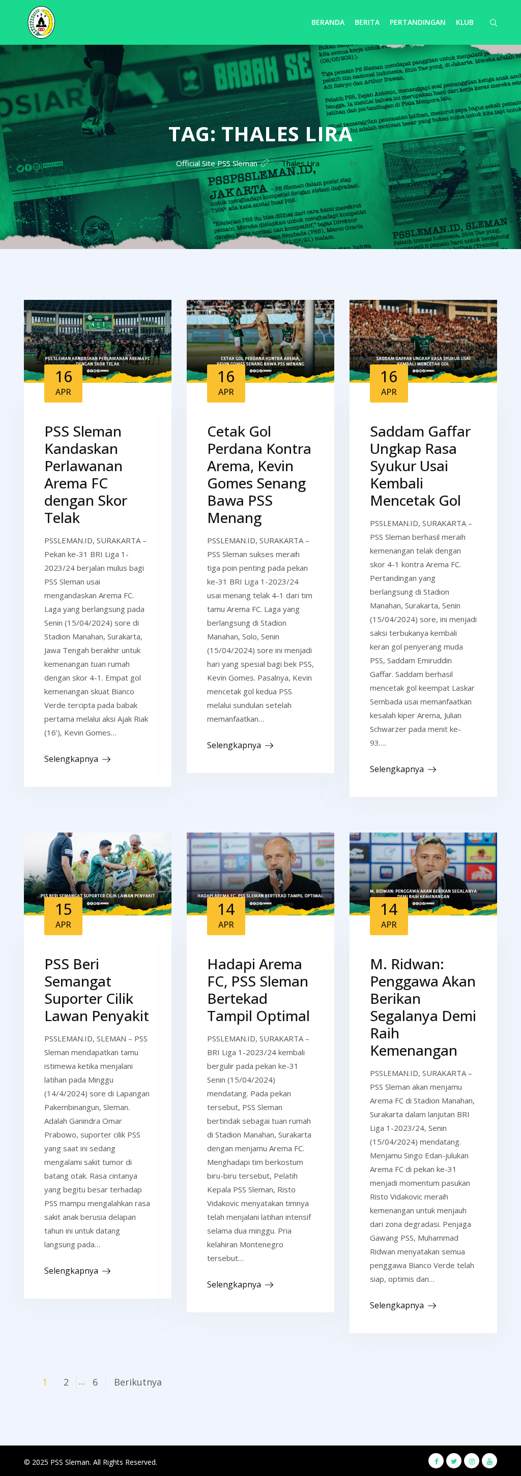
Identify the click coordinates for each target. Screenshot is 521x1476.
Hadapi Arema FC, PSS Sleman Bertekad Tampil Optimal (258, 989)
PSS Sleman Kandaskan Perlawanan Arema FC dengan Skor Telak (85, 474)
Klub (465, 22)
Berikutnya (138, 1382)
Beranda (327, 22)
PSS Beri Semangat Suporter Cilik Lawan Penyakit (96, 989)
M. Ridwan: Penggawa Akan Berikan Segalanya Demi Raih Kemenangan (423, 1007)
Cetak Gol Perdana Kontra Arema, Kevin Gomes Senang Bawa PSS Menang (259, 474)
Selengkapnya (71, 758)
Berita (367, 22)
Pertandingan (418, 22)
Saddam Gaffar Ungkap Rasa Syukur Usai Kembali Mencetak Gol (420, 465)
